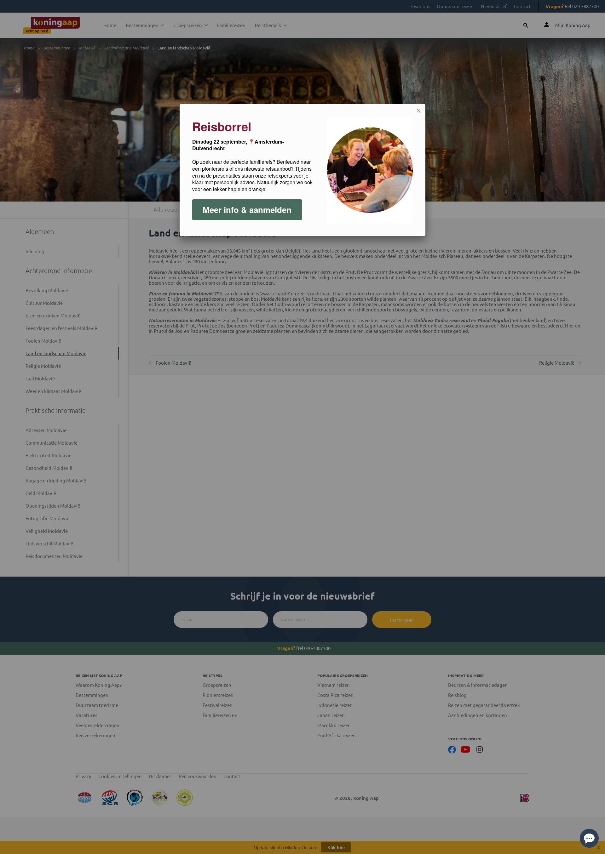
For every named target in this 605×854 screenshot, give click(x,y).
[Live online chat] (589, 838)
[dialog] (302, 170)
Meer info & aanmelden (247, 209)
